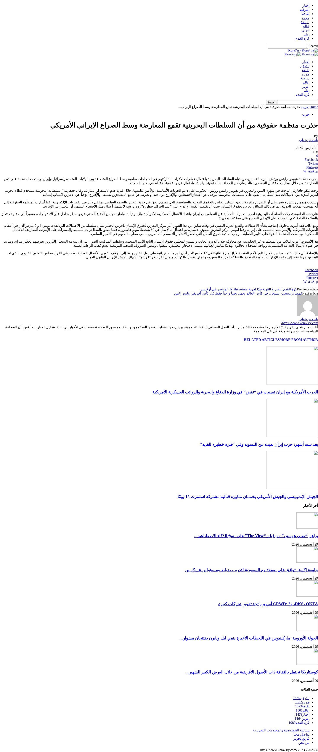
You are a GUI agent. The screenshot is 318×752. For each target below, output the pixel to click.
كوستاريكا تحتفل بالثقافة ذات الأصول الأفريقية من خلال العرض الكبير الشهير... (252, 672)
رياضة (305, 22)
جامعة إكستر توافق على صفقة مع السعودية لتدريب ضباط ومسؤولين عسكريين (251, 570)
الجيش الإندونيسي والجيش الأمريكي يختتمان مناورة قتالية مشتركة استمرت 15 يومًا (248, 496)
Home (314, 107)
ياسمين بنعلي (308, 140)
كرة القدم (302, 38)
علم (306, 34)
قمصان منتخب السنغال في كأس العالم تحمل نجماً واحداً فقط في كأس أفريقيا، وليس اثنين (238, 293)
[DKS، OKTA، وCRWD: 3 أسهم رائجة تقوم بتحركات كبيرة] (307, 595)
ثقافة (305, 14)
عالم (306, 26)
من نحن (303, 742)
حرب (305, 18)
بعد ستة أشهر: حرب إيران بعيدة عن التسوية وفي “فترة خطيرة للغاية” (259, 444)
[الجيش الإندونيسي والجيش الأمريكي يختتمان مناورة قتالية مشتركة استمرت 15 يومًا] (292, 488)
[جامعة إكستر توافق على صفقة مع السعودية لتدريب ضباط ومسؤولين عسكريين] (307, 561)
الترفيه (304, 9)
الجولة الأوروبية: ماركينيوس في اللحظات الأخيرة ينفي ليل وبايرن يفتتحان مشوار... (249, 638)
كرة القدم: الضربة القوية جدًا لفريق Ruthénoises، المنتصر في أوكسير (249, 289)
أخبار (305, 5)
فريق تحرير (301, 738)
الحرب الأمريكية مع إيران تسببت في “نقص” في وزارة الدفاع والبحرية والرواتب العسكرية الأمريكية (235, 392)
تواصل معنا (301, 734)
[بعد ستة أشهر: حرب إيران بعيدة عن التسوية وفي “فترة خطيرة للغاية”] (292, 436)
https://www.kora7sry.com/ (299, 323)
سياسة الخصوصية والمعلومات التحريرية (281, 730)
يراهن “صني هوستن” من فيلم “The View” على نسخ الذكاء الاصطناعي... (256, 535)
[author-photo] (307, 315)
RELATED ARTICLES (262, 339)
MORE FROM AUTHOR (299, 339)
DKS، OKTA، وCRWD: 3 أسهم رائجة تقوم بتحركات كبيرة (268, 604)
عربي (305, 30)
